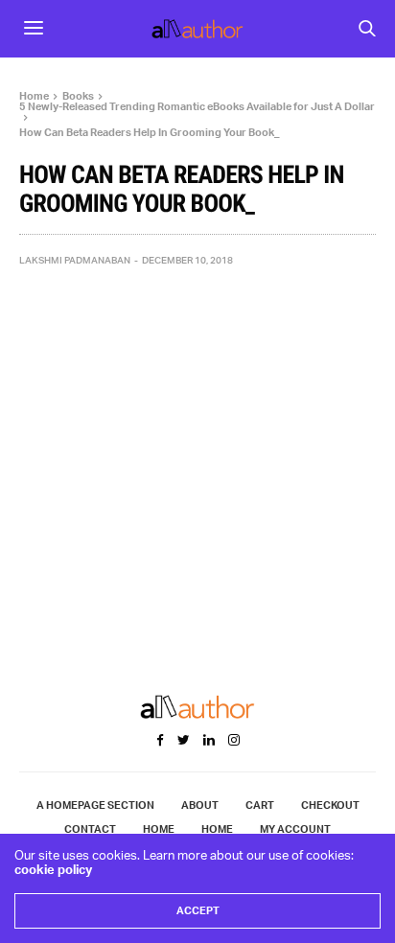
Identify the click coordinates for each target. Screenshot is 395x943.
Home (158, 829)
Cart (259, 805)
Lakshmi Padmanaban (74, 259)
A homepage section (95, 805)
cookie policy (53, 869)
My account (295, 829)
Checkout (330, 805)
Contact (90, 829)
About (200, 805)
